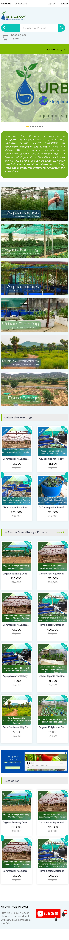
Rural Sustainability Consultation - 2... (24, 727)
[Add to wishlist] (16, 450)
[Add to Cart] (8, 450)
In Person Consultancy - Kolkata (25, 532)
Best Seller (11, 781)
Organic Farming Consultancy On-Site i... (25, 573)
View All (61, 532)
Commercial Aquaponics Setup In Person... (26, 624)
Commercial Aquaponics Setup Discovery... (26, 458)
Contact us (21, 3)
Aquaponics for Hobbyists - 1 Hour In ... (24, 675)
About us (6, 3)
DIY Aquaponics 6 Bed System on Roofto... (26, 507)
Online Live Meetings (18, 417)
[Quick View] (24, 450)
